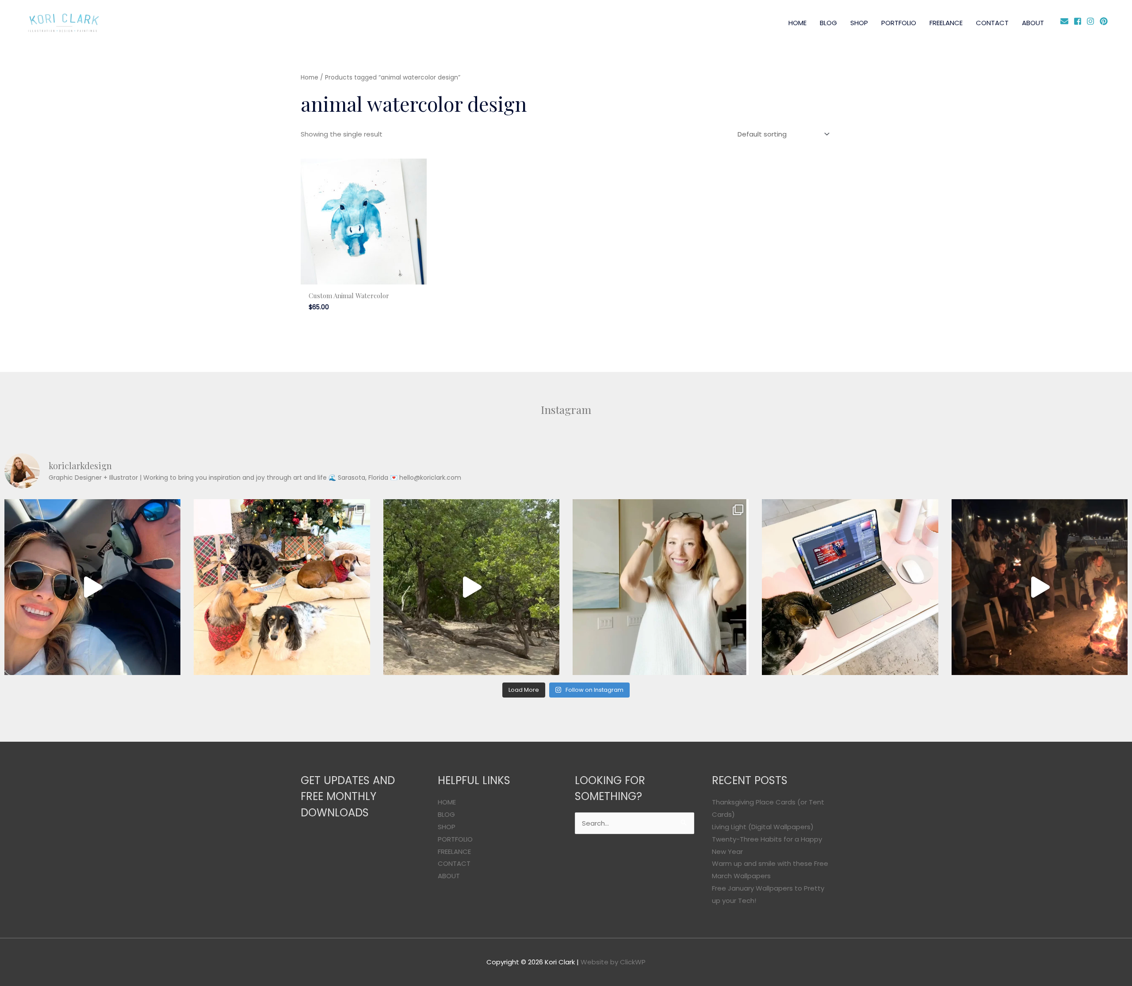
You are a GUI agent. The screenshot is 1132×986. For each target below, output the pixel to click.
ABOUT (1033, 22)
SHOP (859, 22)
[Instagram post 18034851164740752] (92, 587)
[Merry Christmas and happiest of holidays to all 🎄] (282, 587)
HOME (797, 22)
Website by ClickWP (613, 962)
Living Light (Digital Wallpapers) (763, 826)
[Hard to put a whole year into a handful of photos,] (1040, 587)
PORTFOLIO (898, 22)
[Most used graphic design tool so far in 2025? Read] (661, 587)
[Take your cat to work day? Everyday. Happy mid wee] (850, 587)
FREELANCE (946, 22)
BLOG (828, 22)
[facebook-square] (1079, 21)
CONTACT (992, 22)
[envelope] (1065, 21)
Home (309, 77)
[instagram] (1092, 21)
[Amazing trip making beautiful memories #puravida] (471, 587)
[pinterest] (1105, 21)
